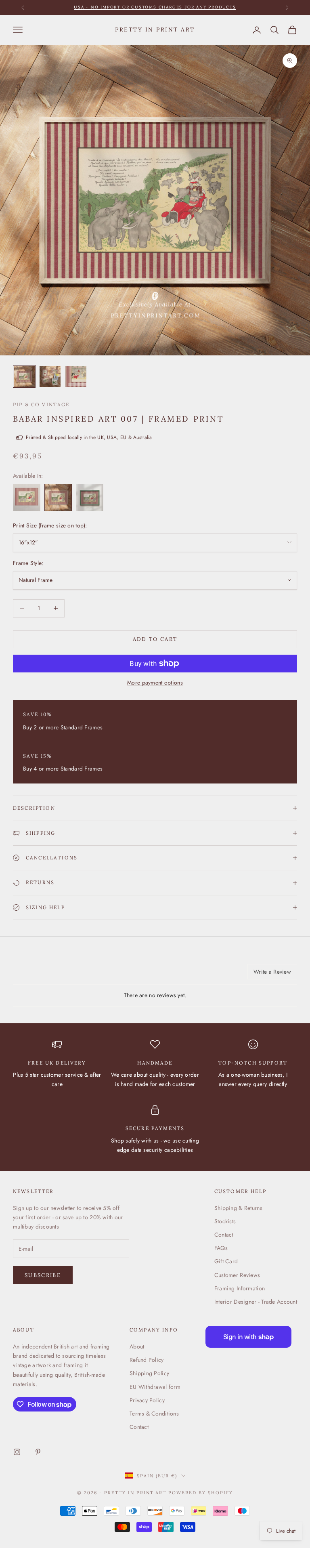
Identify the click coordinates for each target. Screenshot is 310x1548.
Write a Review (272, 972)
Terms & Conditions (154, 1413)
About (137, 1346)
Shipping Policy (149, 1373)
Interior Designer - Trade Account (255, 1302)
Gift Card (226, 1261)
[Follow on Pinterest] (38, 1452)
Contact (223, 1235)
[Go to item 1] (24, 376)
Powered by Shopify (200, 1492)
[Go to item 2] (50, 376)
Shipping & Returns (238, 1208)
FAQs (221, 1248)
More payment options (155, 682)
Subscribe (43, 1275)
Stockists (225, 1221)
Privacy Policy (147, 1400)
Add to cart (155, 639)
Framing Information (239, 1288)
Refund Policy (147, 1360)
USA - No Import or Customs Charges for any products (155, 7)
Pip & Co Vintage (41, 404)
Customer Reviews (237, 1275)
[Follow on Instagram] (17, 1452)
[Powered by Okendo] (49, 974)
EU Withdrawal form (155, 1387)
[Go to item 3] (76, 376)
